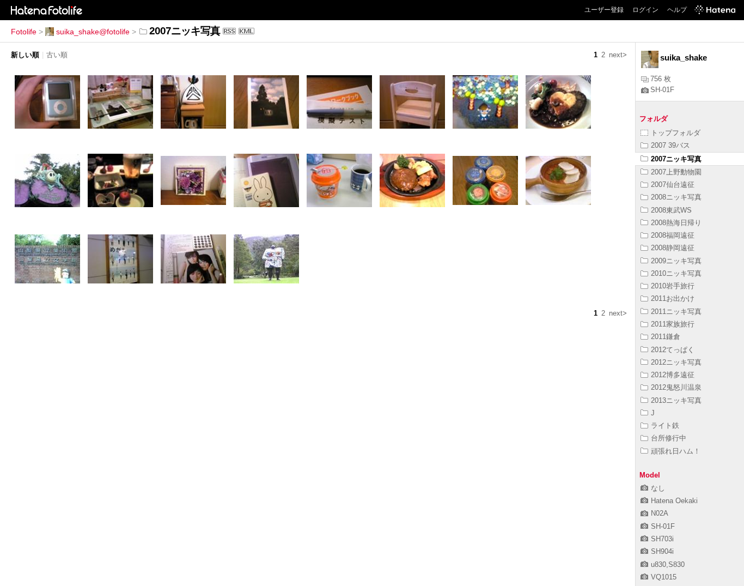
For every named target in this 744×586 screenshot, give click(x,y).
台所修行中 (668, 438)
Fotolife (23, 31)
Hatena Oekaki (674, 501)
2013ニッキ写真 (676, 400)
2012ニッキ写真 (676, 362)
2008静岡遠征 (672, 248)
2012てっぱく (672, 350)
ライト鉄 (665, 425)
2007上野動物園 (676, 172)
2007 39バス (670, 145)
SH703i (662, 539)
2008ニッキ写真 (676, 197)
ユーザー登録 (604, 10)
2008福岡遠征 (672, 235)
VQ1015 (663, 577)
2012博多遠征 (672, 375)
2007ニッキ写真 (676, 159)
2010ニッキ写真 (676, 273)
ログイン (645, 10)
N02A (659, 513)
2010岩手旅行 (672, 286)
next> (618, 55)
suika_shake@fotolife (93, 31)
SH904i (662, 551)
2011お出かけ (672, 298)
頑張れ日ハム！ (675, 451)
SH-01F (662, 90)
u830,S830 (668, 564)
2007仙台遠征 (672, 184)
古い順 (57, 55)
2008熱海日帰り (676, 223)
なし (658, 488)
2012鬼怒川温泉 (676, 387)
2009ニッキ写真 (676, 261)
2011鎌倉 (665, 337)
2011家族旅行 (672, 324)
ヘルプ (677, 10)
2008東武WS (671, 210)
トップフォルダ (675, 133)
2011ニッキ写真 (676, 311)
